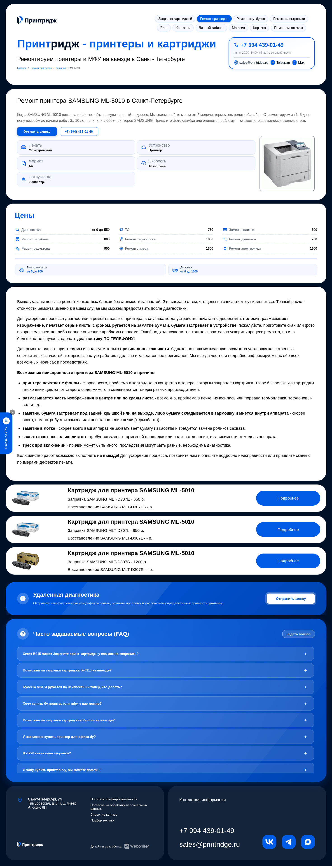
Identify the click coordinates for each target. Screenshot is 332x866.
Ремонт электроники (289, 19)
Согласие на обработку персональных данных (119, 806)
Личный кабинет (211, 28)
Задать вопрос (299, 634)
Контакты (183, 28)
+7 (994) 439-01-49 (79, 131)
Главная (21, 68)
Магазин (238, 28)
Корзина (259, 28)
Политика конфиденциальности (114, 799)
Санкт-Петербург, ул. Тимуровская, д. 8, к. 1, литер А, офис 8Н (52, 802)
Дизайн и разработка (106, 846)
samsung (61, 68)
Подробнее (288, 498)
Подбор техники (102, 820)
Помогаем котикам (288, 28)
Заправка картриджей (175, 19)
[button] (287, 163)
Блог (164, 28)
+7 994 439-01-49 (262, 45)
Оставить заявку (36, 131)
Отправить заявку (291, 599)
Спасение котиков (104, 814)
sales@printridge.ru (209, 844)
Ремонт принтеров (214, 19)
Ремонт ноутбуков (251, 19)
